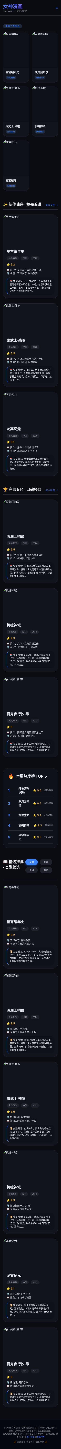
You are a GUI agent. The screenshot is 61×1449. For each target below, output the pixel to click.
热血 (46, 862)
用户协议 (30, 1437)
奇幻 (31, 870)
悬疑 (46, 870)
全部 (31, 862)
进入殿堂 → (52, 490)
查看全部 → (52, 205)
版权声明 (40, 1437)
